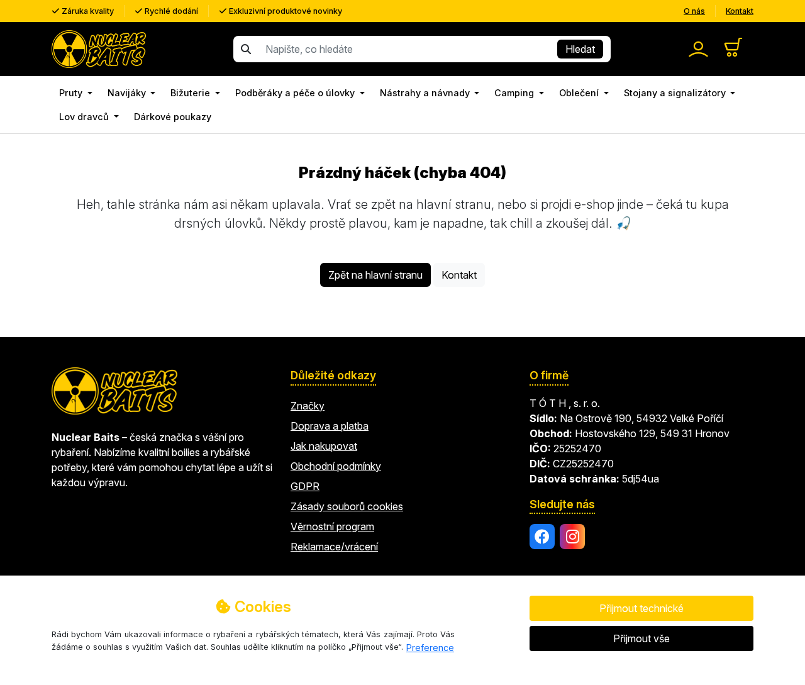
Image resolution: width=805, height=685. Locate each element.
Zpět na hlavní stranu (375, 275)
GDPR (305, 486)
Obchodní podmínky (336, 466)
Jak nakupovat (324, 446)
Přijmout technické (641, 608)
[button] (76, 93)
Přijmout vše (641, 638)
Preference (430, 647)
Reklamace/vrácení (334, 546)
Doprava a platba (330, 426)
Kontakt (739, 11)
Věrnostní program (332, 526)
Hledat (580, 49)
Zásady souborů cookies (347, 506)
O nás (694, 11)
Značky (308, 405)
